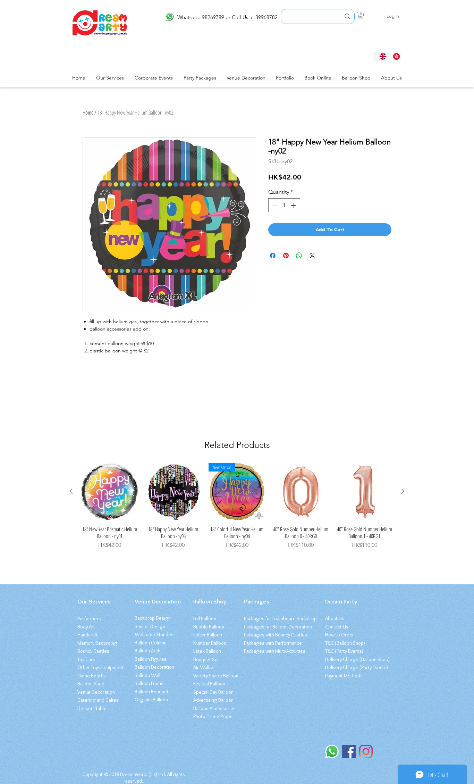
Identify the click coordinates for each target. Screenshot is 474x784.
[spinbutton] (284, 205)
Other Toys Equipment (100, 667)
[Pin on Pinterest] (286, 255)
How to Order (339, 635)
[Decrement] (274, 205)
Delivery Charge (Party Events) (356, 667)
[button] (361, 15)
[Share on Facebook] (273, 255)
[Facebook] (349, 751)
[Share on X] (312, 255)
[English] (381, 56)
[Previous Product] (71, 491)
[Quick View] (109, 491)
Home (88, 112)
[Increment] (294, 205)
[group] (237, 506)
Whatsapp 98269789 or (203, 17)
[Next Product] (403, 491)
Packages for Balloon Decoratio (277, 627)
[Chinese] (394, 56)
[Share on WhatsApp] (299, 255)
